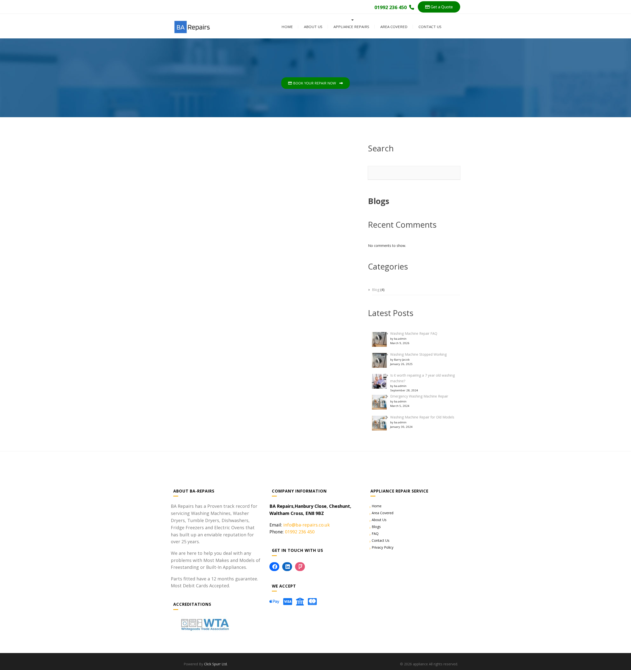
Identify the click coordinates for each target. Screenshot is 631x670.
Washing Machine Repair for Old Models (422, 417)
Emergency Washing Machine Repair (419, 396)
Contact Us (429, 27)
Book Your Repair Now (314, 83)
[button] (439, 7)
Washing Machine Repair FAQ (413, 333)
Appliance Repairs (351, 27)
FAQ (375, 533)
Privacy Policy (382, 547)
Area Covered (393, 27)
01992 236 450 (300, 532)
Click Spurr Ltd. (216, 664)
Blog (375, 289)
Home (286, 27)
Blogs (376, 526)
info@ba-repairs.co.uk (306, 525)
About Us (312, 27)
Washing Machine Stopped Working (418, 354)
